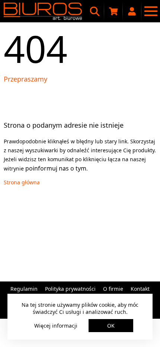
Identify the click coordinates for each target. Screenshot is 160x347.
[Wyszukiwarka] (95, 11)
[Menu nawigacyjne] (150, 11)
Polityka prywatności (70, 288)
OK (111, 325)
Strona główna (22, 182)
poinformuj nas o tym (55, 168)
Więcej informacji (55, 325)
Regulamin (24, 288)
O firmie (113, 288)
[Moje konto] (132, 11)
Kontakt (140, 288)
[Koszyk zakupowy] (113, 11)
